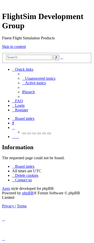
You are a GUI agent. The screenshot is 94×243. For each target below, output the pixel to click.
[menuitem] (38, 78)
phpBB (28, 193)
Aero (6, 188)
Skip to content (14, 46)
